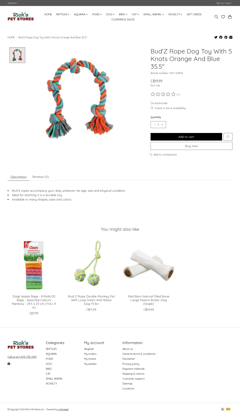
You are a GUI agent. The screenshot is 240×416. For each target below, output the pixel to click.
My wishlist (90, 364)
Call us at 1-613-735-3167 (22, 356)
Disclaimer (128, 358)
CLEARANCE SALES (123, 19)
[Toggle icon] (216, 17)
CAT (48, 373)
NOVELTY (51, 383)
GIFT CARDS (194, 14)
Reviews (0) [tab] (40, 177)
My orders (90, 353)
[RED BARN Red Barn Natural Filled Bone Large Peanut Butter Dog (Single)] (148, 265)
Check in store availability (170, 108)
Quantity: (156, 117)
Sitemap (127, 383)
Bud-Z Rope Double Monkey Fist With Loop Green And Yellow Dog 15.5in (91, 300)
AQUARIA (51, 353)
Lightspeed (63, 409)
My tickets (90, 358)
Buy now (191, 146)
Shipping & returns (133, 373)
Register (89, 349)
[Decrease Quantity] (154, 124)
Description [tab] (19, 177)
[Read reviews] (163, 94)
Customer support (133, 378)
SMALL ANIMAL (54, 378)
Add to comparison (165, 154)
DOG (49, 364)
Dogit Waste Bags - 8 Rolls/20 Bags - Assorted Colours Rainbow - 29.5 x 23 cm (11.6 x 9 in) (34, 301)
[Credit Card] (222, 409)
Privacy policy (130, 364)
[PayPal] (228, 409)
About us (127, 349)
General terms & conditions (138, 353)
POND (49, 358)
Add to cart (186, 137)
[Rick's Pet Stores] (21, 17)
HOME (48, 14)
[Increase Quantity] (162, 124)
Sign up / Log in (223, 3)
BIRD (49, 368)
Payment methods (133, 368)
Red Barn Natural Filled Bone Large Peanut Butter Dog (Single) (148, 300)
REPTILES (51, 349)
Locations (128, 388)
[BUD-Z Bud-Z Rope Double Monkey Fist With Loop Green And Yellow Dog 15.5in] (91, 265)
